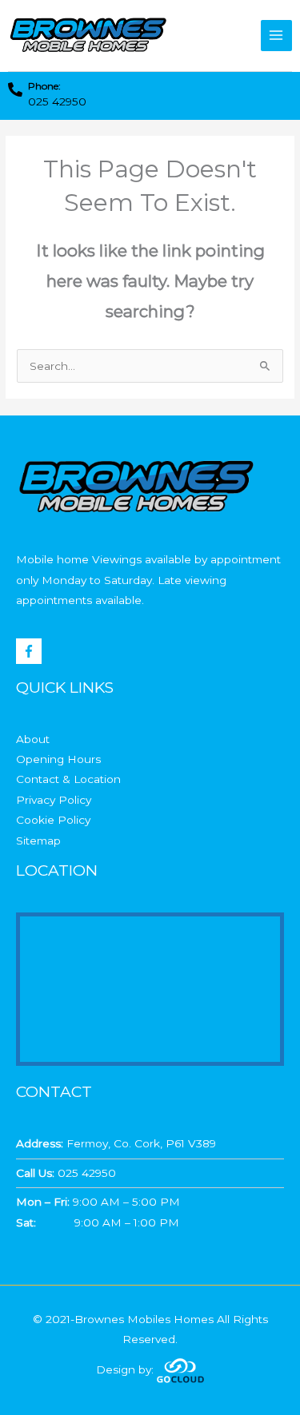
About (33, 739)
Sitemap (38, 840)
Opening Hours (58, 759)
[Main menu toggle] (276, 35)
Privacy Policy (53, 799)
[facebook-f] (31, 651)
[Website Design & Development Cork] (180, 1369)
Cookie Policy (53, 819)
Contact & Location (68, 779)
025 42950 (57, 101)
